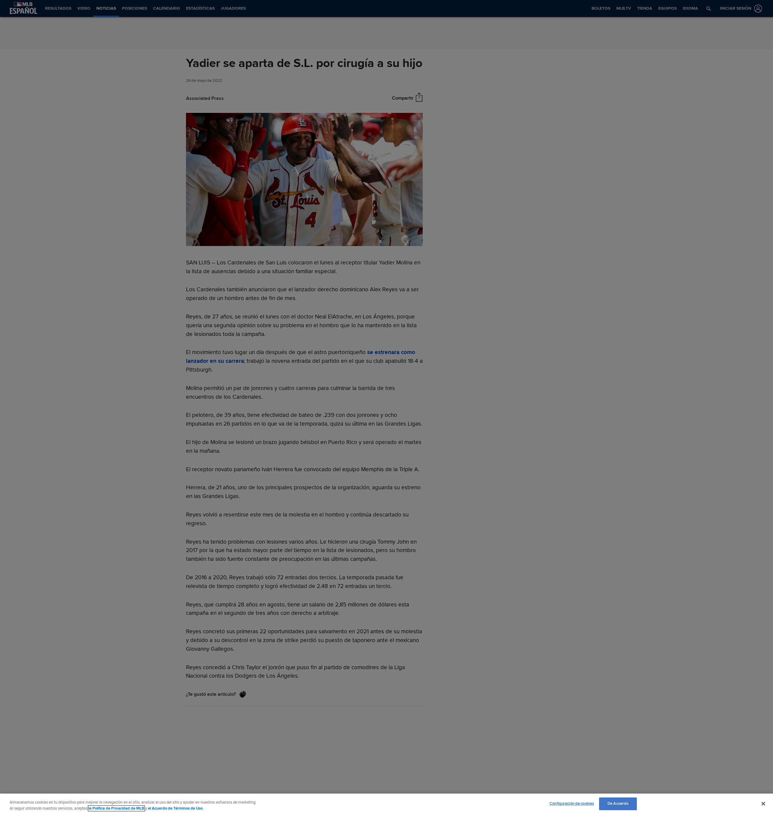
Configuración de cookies (572, 803)
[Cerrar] (763, 803)
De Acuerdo (618, 803)
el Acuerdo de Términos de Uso (175, 808)
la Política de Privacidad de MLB (116, 808)
